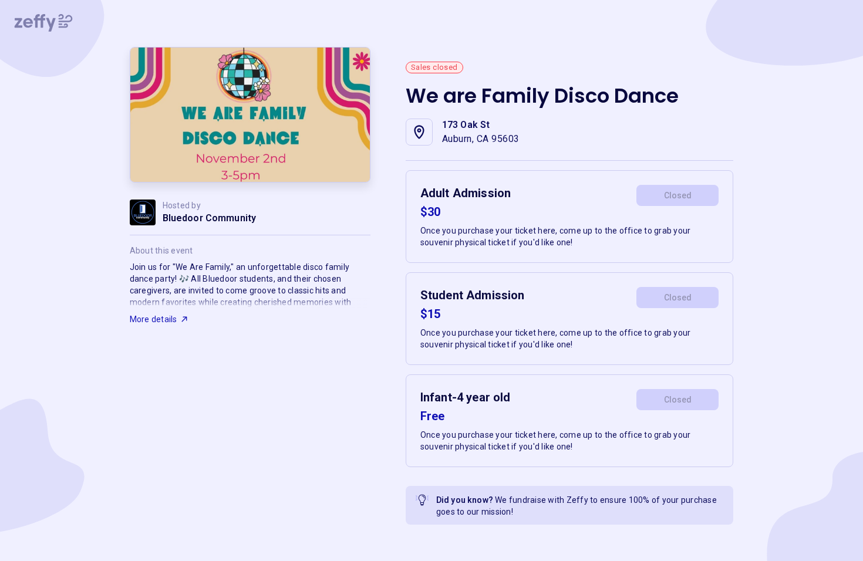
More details (153, 319)
